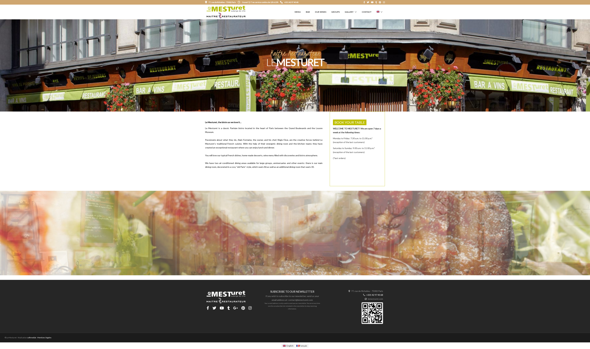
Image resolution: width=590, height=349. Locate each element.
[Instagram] (384, 2)
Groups (335, 12)
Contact (367, 12)
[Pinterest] (380, 2)
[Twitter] (214, 308)
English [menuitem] (290, 345)
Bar (308, 12)
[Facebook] (208, 308)
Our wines (320, 12)
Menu (298, 12)
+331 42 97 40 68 (291, 2)
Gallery (349, 12)
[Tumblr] (376, 2)
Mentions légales (44, 337)
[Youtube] (372, 2)
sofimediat (31, 337)
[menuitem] (288, 346)
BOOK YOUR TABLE (349, 122)
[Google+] (235, 308)
